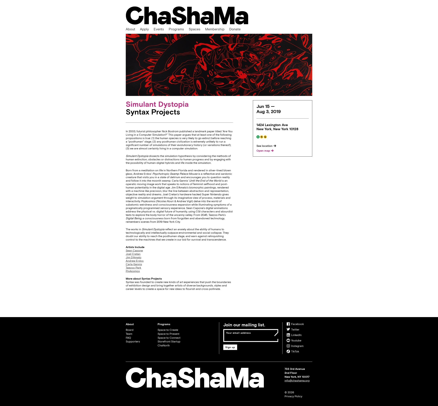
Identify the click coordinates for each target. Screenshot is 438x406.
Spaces (194, 29)
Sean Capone (134, 250)
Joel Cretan (133, 253)
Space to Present (168, 333)
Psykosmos (133, 271)
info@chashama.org (297, 380)
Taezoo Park (133, 267)
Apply (144, 29)
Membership (214, 29)
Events (159, 29)
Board (129, 329)
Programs (176, 29)
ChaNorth (164, 345)
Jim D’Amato (133, 257)
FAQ (128, 337)
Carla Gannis (134, 264)
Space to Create (168, 329)
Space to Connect (169, 337)
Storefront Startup (169, 341)
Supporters (133, 341)
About (130, 29)
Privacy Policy (293, 396)
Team (129, 333)
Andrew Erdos (135, 260)
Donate (235, 29)
